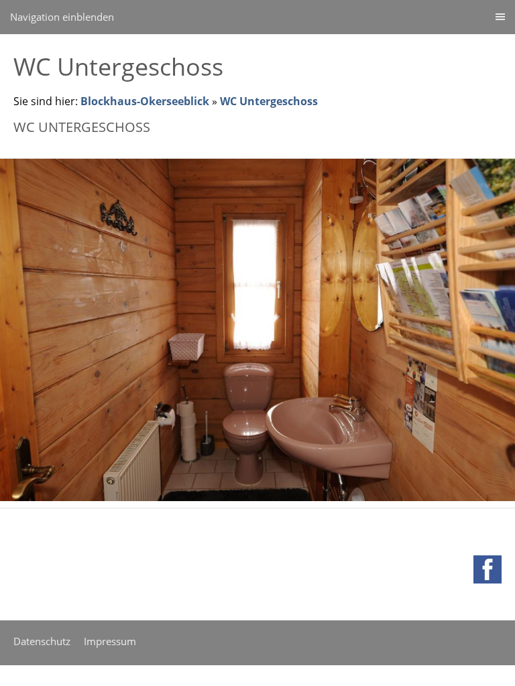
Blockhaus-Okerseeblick (144, 101)
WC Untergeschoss (269, 101)
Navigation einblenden (62, 16)
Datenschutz (41, 641)
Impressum (110, 641)
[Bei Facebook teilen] (487, 569)
